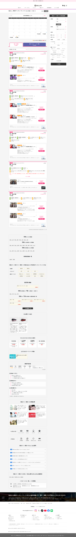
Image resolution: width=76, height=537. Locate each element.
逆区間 (46, 11)
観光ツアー (42, 7)
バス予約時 (58, 517)
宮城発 (11, 259)
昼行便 (21, 268)
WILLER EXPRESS (17, 531)
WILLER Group (11, 531)
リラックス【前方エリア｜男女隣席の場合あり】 (25, 67)
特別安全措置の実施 (12, 520)
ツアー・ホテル (26, 7)
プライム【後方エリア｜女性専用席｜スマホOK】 (26, 116)
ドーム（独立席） (20, 215)
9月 (44, 15)
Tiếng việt (24, 528)
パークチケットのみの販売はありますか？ (20, 459)
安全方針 (10, 519)
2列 (21, 271)
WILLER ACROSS (28, 531)
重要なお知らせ (11, 516)
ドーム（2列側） (20, 204)
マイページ (22, 517)
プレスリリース (11, 517)
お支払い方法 (13, 431)
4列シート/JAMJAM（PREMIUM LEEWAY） (25, 181)
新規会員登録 (23, 516)
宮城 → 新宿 (12, 245)
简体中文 (20, 528)
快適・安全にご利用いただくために (49, 519)
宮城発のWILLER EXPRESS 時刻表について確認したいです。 (23, 452)
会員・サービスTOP (35, 516)
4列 (35, 271)
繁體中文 (16, 528)
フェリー (34, 7)
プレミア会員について (36, 517)
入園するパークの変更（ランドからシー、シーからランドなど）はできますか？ (27, 462)
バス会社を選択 (58, 60)
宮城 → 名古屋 (16, 245)
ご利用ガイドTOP (47, 516)
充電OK (58, 45)
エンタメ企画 (56, 7)
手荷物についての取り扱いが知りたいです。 (20, 468)
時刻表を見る (44, 54)
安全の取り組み (11, 518)
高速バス (19, 7)
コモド (18, 76)
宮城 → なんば (32, 245)
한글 (13, 528)
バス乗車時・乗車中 (59, 518)
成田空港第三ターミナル (35, 485)
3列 (28, 271)
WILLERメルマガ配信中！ (36, 519)
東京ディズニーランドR (17, 486)
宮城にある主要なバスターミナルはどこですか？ (21, 449)
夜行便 (28, 268)
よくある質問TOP (58, 516)
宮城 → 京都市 (22, 245)
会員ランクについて (35, 518)
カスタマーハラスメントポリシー (14, 525)
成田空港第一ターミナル (17, 485)
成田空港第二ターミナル (26, 485)
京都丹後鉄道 (49, 7)
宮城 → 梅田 (27, 245)
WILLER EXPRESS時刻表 (48, 517)
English (10, 528)
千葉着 (14, 259)
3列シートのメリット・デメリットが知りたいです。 (22, 465)
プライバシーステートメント (52, 535)
